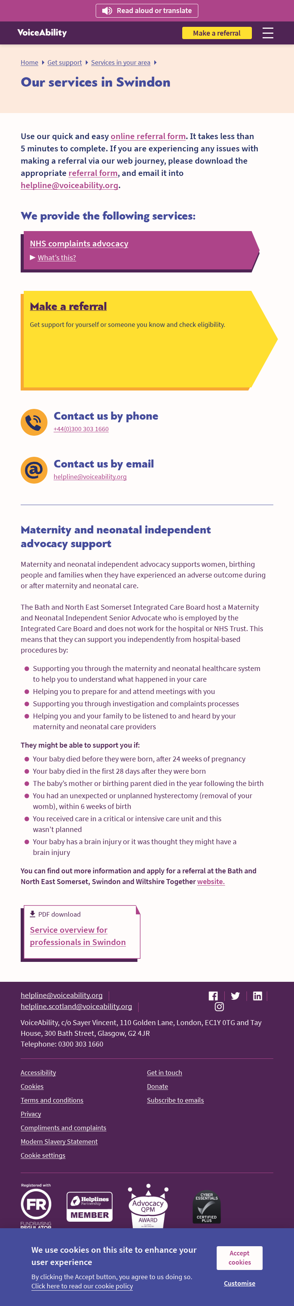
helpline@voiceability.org (69, 184)
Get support (64, 62)
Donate (157, 1086)
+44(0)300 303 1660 (81, 428)
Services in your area (120, 62)
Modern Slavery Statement (59, 1141)
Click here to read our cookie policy (82, 1285)
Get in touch (164, 1072)
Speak (145, 10)
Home (29, 62)
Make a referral (216, 33)
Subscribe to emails (175, 1100)
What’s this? (57, 257)
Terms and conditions (52, 1100)
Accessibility (38, 1072)
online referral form (148, 135)
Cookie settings (43, 1155)
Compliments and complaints (63, 1127)
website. (211, 881)
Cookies (32, 1086)
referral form (93, 172)
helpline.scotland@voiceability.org (76, 1006)
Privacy (31, 1113)
